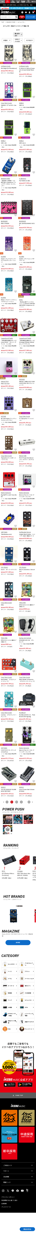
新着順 (5, 40)
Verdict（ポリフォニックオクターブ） (26, 259)
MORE (18, 942)
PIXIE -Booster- (5, 383)
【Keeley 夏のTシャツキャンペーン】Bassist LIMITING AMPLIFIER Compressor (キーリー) (27, 304)
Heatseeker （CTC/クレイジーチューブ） (8, 680)
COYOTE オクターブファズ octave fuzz (8, 751)
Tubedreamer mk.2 (6, 534)
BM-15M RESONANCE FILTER (27, 224)
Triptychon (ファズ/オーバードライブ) (8, 458)
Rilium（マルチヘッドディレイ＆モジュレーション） (9, 300)
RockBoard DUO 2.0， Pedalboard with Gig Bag (27, 715)
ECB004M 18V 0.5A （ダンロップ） (26, 641)
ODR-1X (21, 105)
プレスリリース (6, 1206)
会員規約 (4, 1203)
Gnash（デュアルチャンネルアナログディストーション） (8, 260)
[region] (18, 914)
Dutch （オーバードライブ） (9, 569)
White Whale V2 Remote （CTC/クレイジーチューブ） (27, 680)
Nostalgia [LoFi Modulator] (9, 68)
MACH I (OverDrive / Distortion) (27, 570)
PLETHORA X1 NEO (24, 181)
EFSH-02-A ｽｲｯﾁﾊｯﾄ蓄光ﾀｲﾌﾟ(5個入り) (9, 641)
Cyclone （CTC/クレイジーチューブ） (8, 715)
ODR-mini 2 (22, 143)
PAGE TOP (19, 1095)
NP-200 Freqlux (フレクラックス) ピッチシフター (9, 419)
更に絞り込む (17, 34)
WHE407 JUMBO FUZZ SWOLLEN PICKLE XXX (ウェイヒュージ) (27, 383)
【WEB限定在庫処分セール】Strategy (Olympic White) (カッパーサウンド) (27, 342)
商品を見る (27, 1229)
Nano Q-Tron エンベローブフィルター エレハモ (26, 751)
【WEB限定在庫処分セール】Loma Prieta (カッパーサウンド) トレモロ (8, 342)
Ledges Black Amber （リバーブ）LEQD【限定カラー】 (27, 535)
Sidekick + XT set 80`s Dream (8, 106)
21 (29, 802)
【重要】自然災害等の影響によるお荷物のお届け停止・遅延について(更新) (18, 5)
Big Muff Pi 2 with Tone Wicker (9, 495)
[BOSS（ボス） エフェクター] (13, 914)
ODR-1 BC (4, 143)
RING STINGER (5, 223)
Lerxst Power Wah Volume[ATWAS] (26, 790)
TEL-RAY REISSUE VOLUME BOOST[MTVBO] (8, 790)
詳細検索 (22, 17)
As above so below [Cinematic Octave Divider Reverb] (27, 70)
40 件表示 (29, 40)
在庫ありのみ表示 (17, 40)
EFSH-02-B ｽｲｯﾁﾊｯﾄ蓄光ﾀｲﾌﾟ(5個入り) (27, 605)
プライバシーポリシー (8, 1197)
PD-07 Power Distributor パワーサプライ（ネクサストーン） (26, 459)
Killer (2, 605)
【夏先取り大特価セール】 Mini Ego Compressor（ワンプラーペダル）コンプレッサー (8, 183)
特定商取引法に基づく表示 (9, 1200)
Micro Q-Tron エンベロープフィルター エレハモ (26, 495)
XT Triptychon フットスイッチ (26, 419)
